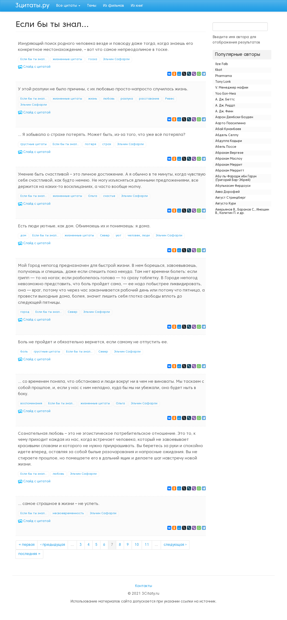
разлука (127, 99)
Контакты (143, 586)
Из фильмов (113, 5)
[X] (184, 74)
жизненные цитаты (67, 59)
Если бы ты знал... (33, 59)
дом (23, 235)
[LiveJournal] (189, 74)
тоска (92, 59)
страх (106, 144)
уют (119, 235)
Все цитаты (67, 5)
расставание (149, 99)
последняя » (29, 554)
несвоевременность (68, 513)
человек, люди (139, 235)
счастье (109, 196)
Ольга (92, 196)
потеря (90, 144)
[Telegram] (204, 74)
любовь (109, 99)
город (24, 312)
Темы (91, 5)
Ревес (169, 99)
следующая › (175, 544)
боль (24, 351)
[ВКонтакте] (169, 74)
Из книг (137, 5)
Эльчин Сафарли (116, 59)
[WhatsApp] (199, 74)
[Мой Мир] (179, 74)
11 (147, 544)
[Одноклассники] (174, 74)
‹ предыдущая (52, 544)
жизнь (92, 99)
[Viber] (194, 74)
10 (137, 544)
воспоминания (31, 403)
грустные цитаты (33, 144)
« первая (27, 544)
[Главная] (34, 5)
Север (105, 235)
